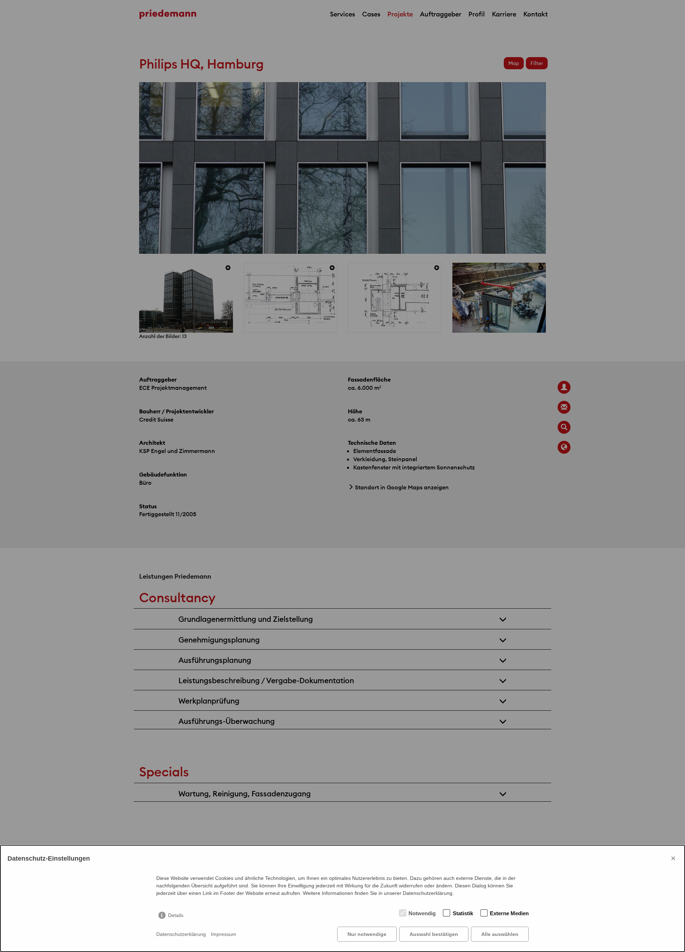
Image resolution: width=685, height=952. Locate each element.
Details (175, 915)
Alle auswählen (499, 934)
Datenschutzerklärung (181, 934)
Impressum (223, 934)
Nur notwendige (366, 934)
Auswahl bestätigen (434, 934)
